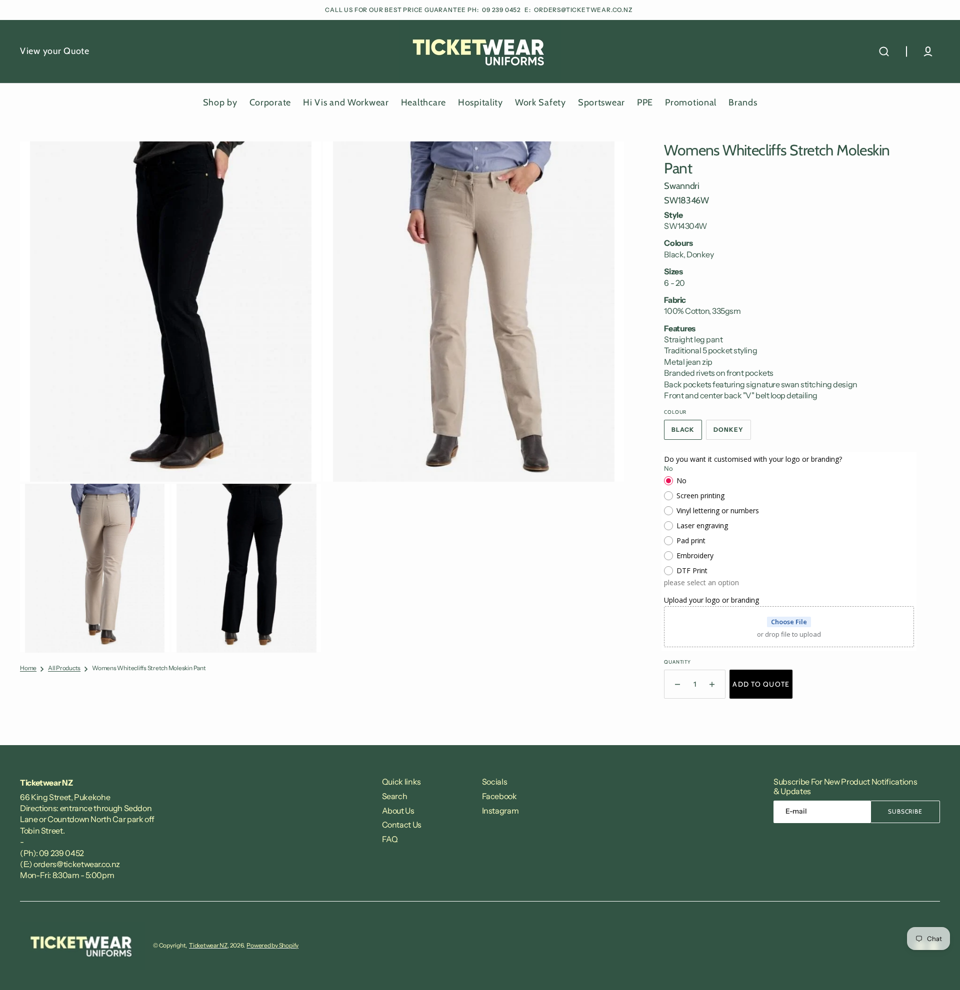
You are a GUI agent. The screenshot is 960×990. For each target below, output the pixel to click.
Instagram (500, 811)
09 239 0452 (502, 9)
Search (395, 796)
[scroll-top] (939, 969)
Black (687, 433)
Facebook (499, 796)
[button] (884, 51)
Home (28, 668)
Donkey (732, 433)
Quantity (677, 662)
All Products (64, 668)
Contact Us (402, 825)
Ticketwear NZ (208, 945)
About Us (398, 811)
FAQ (390, 839)
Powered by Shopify (272, 945)
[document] (322, 397)
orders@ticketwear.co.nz (583, 9)
